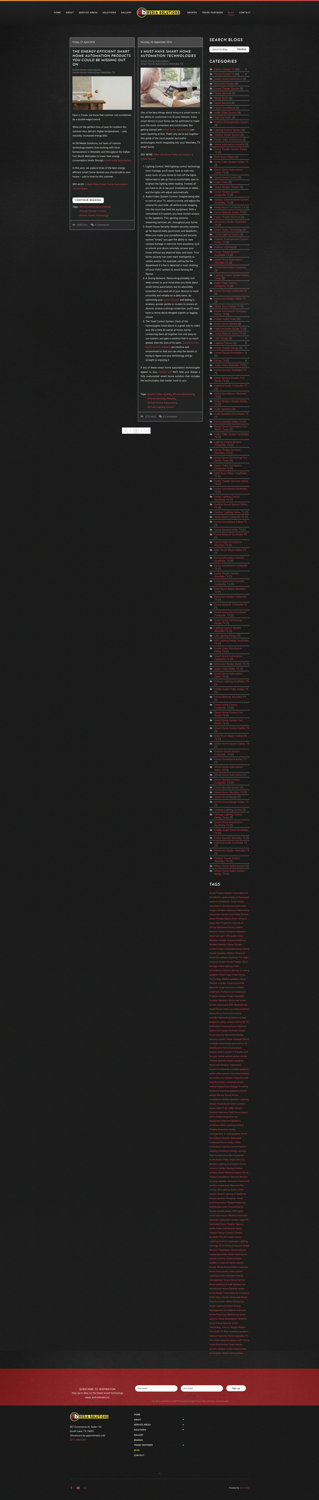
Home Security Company (236, 1293)
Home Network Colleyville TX (230, 604)
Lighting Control (234, 1125)
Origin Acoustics (227, 987)
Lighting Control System (227, 130)
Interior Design (229, 1327)
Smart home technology (230, 949)
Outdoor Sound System (227, 135)
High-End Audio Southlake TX (230, 843)
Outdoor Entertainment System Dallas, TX (231, 240)
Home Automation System (95, 207)
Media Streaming (235, 1301)
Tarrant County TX (224, 74)
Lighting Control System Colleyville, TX (227, 443)
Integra (213, 910)
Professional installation (233, 992)
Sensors (240, 1224)
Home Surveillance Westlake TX (230, 395)
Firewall (232, 1207)
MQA (223, 1125)
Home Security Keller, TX (228, 529)
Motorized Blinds (238, 1297)
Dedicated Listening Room (223, 1026)
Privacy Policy (200, 1401)
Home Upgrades (236, 1336)
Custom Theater (234, 1233)
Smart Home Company (229, 1172)
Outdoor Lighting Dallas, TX (229, 512)
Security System (217, 931)
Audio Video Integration (221, 1116)
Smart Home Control (225, 177)
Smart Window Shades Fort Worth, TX (229, 379)
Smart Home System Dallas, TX (231, 744)
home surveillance (236, 940)
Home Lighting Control (227, 234)
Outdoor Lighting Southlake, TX (231, 681)
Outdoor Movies (230, 970)
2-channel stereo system (230, 1263)
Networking (233, 1314)
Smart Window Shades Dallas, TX (230, 402)
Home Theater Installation (228, 353)
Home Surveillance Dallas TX (230, 522)
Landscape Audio (218, 1254)
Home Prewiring (217, 1314)
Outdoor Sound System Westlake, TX (227, 859)
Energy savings (238, 1151)
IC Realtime (240, 1194)
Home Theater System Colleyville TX (226, 193)
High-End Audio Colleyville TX (230, 386)
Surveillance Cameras (235, 1310)
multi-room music (218, 1215)
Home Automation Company (230, 267)
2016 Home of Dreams (230, 1245)
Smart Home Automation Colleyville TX (228, 657)
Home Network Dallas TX (228, 212)
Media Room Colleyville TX (229, 517)
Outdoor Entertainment (229, 1258)
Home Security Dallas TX (228, 422)
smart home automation (117, 160)
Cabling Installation (219, 1151)
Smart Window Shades (226, 187)
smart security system (225, 1340)
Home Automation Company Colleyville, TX (230, 614)
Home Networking (184, 394)
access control (234, 1022)
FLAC (225, 1108)
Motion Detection (236, 953)
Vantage (213, 1245)
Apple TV (244, 1220)
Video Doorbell (240, 1078)
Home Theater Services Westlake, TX (227, 451)
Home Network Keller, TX (228, 333)
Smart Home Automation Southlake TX (228, 823)
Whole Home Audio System (229, 866)
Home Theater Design (226, 348)
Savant (171, 398)
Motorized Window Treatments (225, 1065)
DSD (231, 1005)
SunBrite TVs (216, 1237)
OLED (212, 1297)
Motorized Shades (224, 84)
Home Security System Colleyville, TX (227, 781)
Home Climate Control (93, 211)
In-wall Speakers (233, 1284)
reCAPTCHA (190, 1396)
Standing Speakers (229, 1091)
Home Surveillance (224, 108)
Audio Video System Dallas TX (231, 162)
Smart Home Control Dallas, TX (231, 728)
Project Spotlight (235, 996)
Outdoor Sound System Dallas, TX (231, 506)
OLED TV (218, 1331)
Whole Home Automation (228, 775)
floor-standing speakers (236, 1331)
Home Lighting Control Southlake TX (227, 498)
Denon (212, 1030)
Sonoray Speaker (218, 1181)
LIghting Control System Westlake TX (227, 629)
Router (212, 1267)
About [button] (70, 12)
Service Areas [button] (88, 12)
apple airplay (228, 897)
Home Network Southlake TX (230, 534)
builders (213, 1263)
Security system (217, 1039)
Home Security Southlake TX (230, 370)
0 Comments (102, 225)
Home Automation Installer (229, 144)
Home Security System (227, 787)
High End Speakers (231, 1121)
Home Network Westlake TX (230, 697)
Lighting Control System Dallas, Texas (231, 276)
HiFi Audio (228, 1237)
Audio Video (221, 182)
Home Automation (226, 1104)
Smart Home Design (225, 797)
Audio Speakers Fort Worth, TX (231, 414)
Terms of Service (217, 1401)
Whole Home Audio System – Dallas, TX (230, 872)
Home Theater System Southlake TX (226, 253)
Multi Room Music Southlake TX (230, 474)
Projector (231, 1198)
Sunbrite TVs (235, 957)
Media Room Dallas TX (227, 306)
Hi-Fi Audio (222, 1030)
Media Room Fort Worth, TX (229, 207)
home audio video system (229, 1271)
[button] (159, 1473)
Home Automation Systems (232, 1319)
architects (214, 1125)
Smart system (225, 1052)
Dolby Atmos (235, 1108)
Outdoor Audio (225, 1349)
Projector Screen (217, 996)
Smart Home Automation (86, 69)
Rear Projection (224, 923)
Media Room (221, 98)
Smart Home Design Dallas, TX (231, 802)
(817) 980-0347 (78, 1440)
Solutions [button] (109, 12)
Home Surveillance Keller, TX (230, 759)
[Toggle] (246, 69)
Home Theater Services (227, 217)
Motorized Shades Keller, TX (230, 664)
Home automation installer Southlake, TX (229, 559)
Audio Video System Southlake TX (231, 435)
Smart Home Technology (94, 215)
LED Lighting (223, 1189)
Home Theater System (226, 88)
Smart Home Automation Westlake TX (93, 72)
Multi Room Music (224, 157)
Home (57, 12)
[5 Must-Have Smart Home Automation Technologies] (170, 87)
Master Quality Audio (220, 1211)
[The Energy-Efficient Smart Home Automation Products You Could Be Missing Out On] (102, 93)
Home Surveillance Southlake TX (230, 490)
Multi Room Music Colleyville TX (230, 737)
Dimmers (233, 1030)
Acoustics (232, 1181)
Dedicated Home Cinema (230, 927)
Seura (240, 1207)
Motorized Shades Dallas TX (230, 298)
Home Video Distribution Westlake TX (228, 543)
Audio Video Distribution (222, 1228)
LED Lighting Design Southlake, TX (231, 642)
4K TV (245, 1022)
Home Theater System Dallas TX (230, 150)
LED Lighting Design (225, 636)
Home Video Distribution (228, 139)
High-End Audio (222, 117)
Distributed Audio (218, 1207)
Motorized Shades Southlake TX (230, 223)
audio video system (219, 1073)
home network (171, 300)
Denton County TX (224, 69)
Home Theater (234, 962)
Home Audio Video (219, 1159)
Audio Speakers (223, 409)
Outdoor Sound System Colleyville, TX (227, 753)
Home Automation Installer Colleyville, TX (229, 582)
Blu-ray (220, 1095)
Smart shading (217, 1284)
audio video (237, 936)
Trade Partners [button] (212, 12)
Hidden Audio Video (225, 319)
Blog (231, 12)
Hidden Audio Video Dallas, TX (231, 689)
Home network (238, 1250)
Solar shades (222, 1297)
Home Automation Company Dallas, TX (230, 312)
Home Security (157, 398)
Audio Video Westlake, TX (228, 365)
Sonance (241, 1026)
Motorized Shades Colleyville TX (230, 598)
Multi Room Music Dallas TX (230, 550)
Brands (192, 12)
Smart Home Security (220, 1323)
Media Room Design (227, 1086)
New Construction (218, 1155)
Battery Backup (226, 1168)
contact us (164, 372)
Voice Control (234, 983)
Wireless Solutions (226, 910)
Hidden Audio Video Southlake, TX (231, 831)
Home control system (229, 1056)
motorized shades (239, 1073)
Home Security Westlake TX (229, 838)
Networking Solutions (229, 1017)
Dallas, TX (220, 360)
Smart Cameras (235, 1060)
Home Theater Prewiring (232, 1202)
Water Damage (234, 1039)
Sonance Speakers (236, 931)
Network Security (218, 1336)
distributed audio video (234, 906)
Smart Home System (225, 324)
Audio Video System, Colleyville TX (225, 284)
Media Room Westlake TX (228, 792)
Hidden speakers (230, 979)
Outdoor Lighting (223, 247)
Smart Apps (225, 975)
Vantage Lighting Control (228, 810)
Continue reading (88, 200)
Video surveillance (232, 1009)
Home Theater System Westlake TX (226, 575)
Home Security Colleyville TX (230, 291)
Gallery (126, 12)
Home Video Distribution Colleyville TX (228, 467)
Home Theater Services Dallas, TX (231, 482)
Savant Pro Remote (219, 1069)
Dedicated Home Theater (222, 1224)
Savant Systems (217, 1198)
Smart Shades (216, 918)
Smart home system (232, 1353)
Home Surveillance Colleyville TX (230, 567)
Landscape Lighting (237, 1241)
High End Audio (217, 1301)
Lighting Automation (228, 1164)
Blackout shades (217, 940)
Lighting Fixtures (223, 343)
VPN (228, 936)
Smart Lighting (225, 1194)
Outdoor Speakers (218, 1000)
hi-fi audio (238, 1052)
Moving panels (236, 1155)
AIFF (240, 1340)
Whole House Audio (227, 1267)
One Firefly (244, 1487)
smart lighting (225, 966)
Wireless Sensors (218, 944)
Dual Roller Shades (238, 914)
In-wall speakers (232, 1134)
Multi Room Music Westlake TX (230, 590)
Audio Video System (160, 394)
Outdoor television (218, 1112)
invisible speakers (239, 1069)
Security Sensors (239, 1177)
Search (241, 49)
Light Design (221, 338)
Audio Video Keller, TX (227, 669)
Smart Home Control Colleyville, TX (225, 706)
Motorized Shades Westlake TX (231, 850)
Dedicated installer (229, 1220)
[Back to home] (159, 12)
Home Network (222, 93)
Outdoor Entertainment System (231, 122)
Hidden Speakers (230, 1099)
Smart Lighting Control (161, 407)
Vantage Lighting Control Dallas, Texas (228, 816)
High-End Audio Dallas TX (228, 328)
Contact (245, 12)
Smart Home (215, 1009)
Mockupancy (240, 1005)
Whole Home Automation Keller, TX (228, 768)
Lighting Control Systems (222, 1275)
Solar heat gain (217, 936)
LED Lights (237, 1211)
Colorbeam (222, 1005)
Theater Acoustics (218, 1129)
